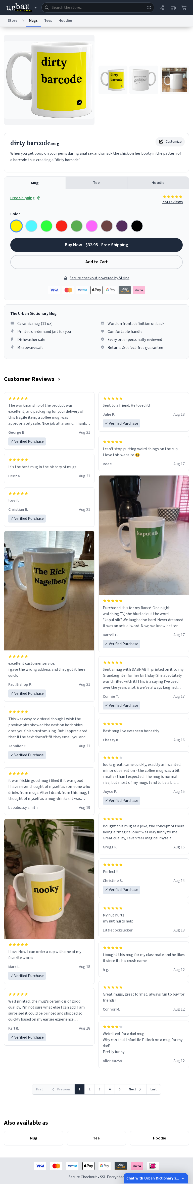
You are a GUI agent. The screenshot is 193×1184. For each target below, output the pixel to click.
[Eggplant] (122, 226)
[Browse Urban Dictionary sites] (21, 7)
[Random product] (149, 8)
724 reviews (172, 202)
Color (15, 214)
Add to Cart (96, 262)
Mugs (33, 20)
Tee (96, 182)
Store (12, 20)
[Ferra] (107, 226)
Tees (48, 20)
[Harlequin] (46, 226)
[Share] (161, 7)
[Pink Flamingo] (92, 226)
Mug (34, 183)
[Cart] (183, 7)
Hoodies (66, 20)
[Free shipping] (172, 7)
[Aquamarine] (31, 226)
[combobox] (97, 8)
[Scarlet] (62, 226)
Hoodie (158, 182)
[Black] (137, 226)
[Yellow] (16, 226)
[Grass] (77, 226)
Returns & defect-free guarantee (135, 347)
